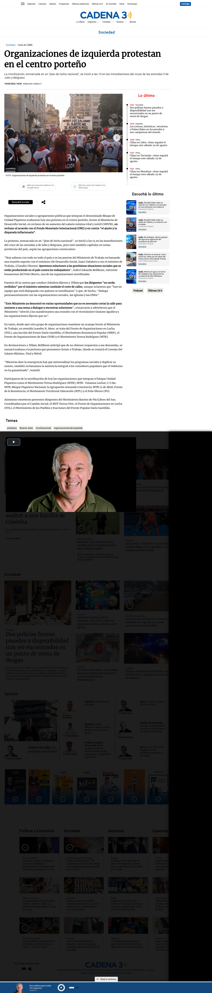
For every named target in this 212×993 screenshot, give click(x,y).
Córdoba (106, 22)
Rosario (120, 22)
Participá (185, 4)
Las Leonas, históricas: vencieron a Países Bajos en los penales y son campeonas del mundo (149, 129)
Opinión (52, 4)
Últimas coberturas (80, 4)
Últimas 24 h (97, 4)
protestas (12, 428)
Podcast (138, 290)
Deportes (31, 4)
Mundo (133, 22)
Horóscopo (132, 4)
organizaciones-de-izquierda (68, 428)
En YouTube (111, 4)
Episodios (142, 212)
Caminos (42, 4)
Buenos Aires (26, 428)
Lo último (147, 95)
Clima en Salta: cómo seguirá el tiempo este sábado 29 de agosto (148, 144)
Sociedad (11, 45)
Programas (64, 4)
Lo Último (80, 22)
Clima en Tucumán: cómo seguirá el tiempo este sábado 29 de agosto (149, 158)
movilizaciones (43, 428)
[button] (116, 137)
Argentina (92, 22)
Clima (121, 4)
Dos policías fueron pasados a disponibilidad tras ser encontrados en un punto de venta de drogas (146, 112)
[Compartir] (43, 202)
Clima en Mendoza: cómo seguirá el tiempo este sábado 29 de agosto (149, 174)
